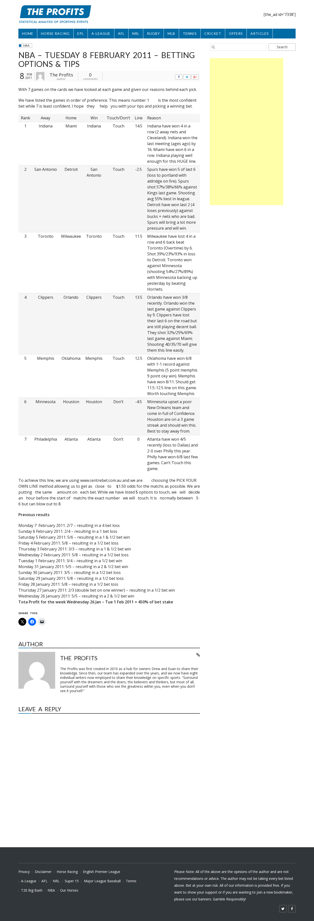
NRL (135, 33)
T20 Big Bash (31, 890)
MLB (171, 33)
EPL (80, 33)
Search (282, 47)
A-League (28, 881)
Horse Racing (67, 871)
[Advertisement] (246, 131)
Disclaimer (43, 871)
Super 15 (72, 881)
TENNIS (190, 33)
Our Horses (69, 890)
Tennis (131, 881)
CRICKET (212, 33)
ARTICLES (259, 33)
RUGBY (153, 33)
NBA (26, 45)
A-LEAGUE (101, 33)
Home (27, 33)
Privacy (24, 871)
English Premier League (101, 871)
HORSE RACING (55, 33)
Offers (236, 33)
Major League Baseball (102, 881)
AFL (121, 33)
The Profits (61, 75)
